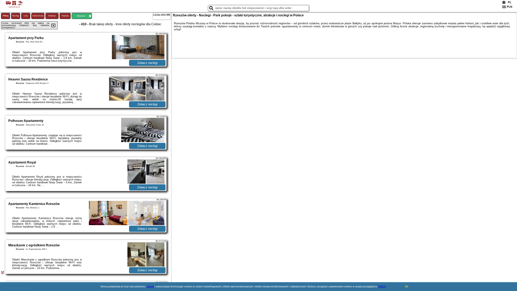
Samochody (38, 16)
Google (150, 286)
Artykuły (65, 16)
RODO (382, 286)
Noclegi (15, 16)
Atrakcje (52, 16)
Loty (26, 16)
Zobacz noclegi (147, 62)
